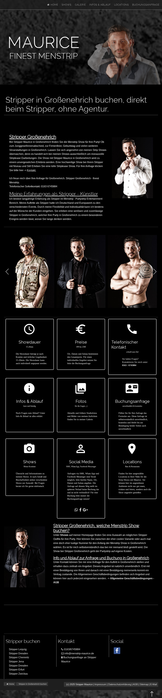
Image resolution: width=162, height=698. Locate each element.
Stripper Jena (16, 661)
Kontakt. (31, 170)
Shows (66, 4)
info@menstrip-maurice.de (79, 653)
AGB (135, 684)
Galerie (80, 4)
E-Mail (153, 684)
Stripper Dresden (18, 653)
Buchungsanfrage (145, 4)
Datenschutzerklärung (119, 684)
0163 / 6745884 (129, 365)
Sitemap (144, 684)
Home (54, 4)
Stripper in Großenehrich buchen (33, 684)
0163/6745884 (71, 649)
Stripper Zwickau (18, 673)
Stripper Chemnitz (19, 657)
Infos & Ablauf (100, 4)
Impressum (100, 684)
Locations (121, 4)
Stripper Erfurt (16, 669)
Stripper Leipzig (18, 649)
